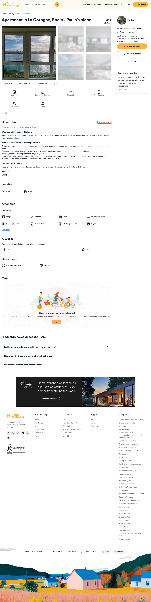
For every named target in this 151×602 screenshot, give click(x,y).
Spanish (35, 127)
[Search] (57, 4)
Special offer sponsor (127, 477)
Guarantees (67, 433)
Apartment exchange (127, 530)
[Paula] (121, 20)
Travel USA (123, 457)
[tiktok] (18, 433)
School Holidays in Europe (129, 441)
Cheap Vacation (125, 461)
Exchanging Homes (126, 481)
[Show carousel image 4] (99, 67)
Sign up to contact (132, 46)
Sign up (57, 322)
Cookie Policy (71, 552)
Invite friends (67, 436)
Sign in (127, 4)
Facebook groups (125, 454)
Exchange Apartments (127, 471)
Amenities (42, 84)
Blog (36, 426)
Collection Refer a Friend (128, 487)
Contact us (95, 426)
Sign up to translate (104, 122)
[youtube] (8, 438)
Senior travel (123, 527)
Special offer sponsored (128, 497)
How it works (124, 507)
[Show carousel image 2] (99, 39)
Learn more (122, 89)
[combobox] (41, 4)
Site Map (94, 552)
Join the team (39, 423)
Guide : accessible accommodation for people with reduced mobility (131, 435)
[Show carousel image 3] (71, 67)
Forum (93, 423)
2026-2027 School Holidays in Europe (130, 535)
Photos (8, 84)
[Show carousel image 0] (29, 53)
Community (39, 433)
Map (56, 84)
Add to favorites (134, 54)
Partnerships (124, 520)
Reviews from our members (129, 444)
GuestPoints (67, 426)
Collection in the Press (127, 484)
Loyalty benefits (125, 539)
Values (65, 420)
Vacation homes (125, 474)
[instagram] (13, 433)
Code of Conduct (43, 552)
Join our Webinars (125, 429)
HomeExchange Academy (129, 451)
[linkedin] (23, 433)
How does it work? (112, 4)
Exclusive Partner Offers (128, 504)
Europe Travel (124, 467)
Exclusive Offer (124, 514)
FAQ (92, 420)
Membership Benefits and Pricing (131, 494)
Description (25, 84)
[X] (27, 433)
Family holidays (124, 524)
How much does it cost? (92, 4)
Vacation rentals (125, 426)
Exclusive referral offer (127, 423)
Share (133, 61)
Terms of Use (30, 552)
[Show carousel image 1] (71, 39)
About (37, 420)
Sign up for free (140, 4)
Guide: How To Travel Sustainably (131, 420)
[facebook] (8, 433)
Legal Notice (84, 552)
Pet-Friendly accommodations (130, 464)
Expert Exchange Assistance (129, 500)
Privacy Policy (58, 552)
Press (37, 436)
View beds (6, 113)
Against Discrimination (127, 447)
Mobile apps (39, 429)
